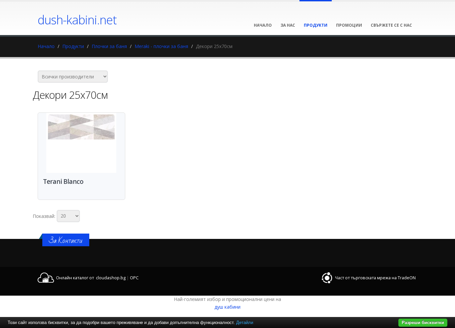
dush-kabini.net (77, 19)
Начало (46, 46)
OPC (134, 278)
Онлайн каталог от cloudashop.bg (91, 278)
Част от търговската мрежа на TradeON (375, 278)
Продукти (73, 46)
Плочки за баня (109, 46)
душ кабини (227, 307)
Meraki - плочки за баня (161, 46)
